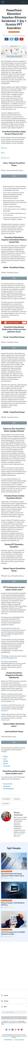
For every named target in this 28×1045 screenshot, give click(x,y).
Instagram (15, 1029)
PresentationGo (7, 784)
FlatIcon (3, 694)
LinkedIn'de (20, 834)
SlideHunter (6, 786)
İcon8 (4, 759)
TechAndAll (6, 766)
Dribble (3, 714)
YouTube (18, 1029)
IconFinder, (4, 705)
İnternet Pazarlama (14, 31)
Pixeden (5, 756)
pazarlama (17, 799)
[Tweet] (11, 39)
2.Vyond (3, 639)
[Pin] (21, 39)
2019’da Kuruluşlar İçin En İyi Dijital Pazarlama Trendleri (13, 933)
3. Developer (5, 656)
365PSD (5, 761)
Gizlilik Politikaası (8, 1039)
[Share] (6, 39)
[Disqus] (14, 965)
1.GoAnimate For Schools (8, 628)
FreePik (5, 763)
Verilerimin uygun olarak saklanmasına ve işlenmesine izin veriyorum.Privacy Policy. (13, 1022)
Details (14, 176)
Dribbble (21, 1029)
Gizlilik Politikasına (13, 1021)
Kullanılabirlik (6, 799)
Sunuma (16, 141)
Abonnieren (15, 1018)
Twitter (9, 1029)
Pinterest (12, 1029)
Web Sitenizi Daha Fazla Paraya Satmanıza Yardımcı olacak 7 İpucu (12, 875)
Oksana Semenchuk (19, 35)
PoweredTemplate (8, 788)
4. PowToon (4, 661)
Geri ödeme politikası (19, 1039)
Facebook (6, 1029)
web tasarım (5, 803)
